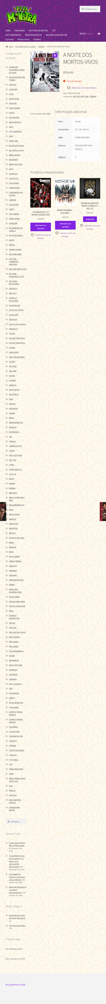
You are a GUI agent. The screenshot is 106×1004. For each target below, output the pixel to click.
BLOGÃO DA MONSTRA (56, 35)
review (20, 949)
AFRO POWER (14, 108)
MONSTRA (13, 528)
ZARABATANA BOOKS (14, 808)
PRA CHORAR (14, 637)
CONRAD (12, 200)
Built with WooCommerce (18, 988)
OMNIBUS (13, 570)
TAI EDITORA (14, 731)
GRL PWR (12, 371)
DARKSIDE (13, 223)
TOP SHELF (13, 760)
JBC (10, 436)
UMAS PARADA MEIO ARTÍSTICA (17, 779)
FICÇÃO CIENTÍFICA (17, 338)
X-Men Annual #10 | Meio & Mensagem (17, 844)
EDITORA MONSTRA (38, 30)
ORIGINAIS (19, 30)
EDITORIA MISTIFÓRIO (14, 282)
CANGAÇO (13, 173)
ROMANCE (13, 670)
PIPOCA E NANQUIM (17, 606)
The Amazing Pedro (17, 925)
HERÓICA (12, 385)
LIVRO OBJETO (15, 469)
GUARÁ (12, 375)
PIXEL (11, 611)
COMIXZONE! (14, 187)
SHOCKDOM (14, 693)
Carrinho (9, 39)
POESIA (12, 623)
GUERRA (12, 380)
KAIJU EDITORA (15, 455)
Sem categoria (15, 684)
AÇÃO (11, 94)
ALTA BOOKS (14, 117)
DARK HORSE (14, 218)
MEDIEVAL (13, 493)
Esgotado (90, 219)
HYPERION (13, 408)
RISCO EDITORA (15, 665)
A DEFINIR (13, 89)
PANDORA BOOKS (16, 580)
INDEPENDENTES (33, 35)
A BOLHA (12, 84)
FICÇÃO (12, 333)
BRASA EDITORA (15, 164)
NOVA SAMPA (14, 556)
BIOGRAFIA (13, 159)
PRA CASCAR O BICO (17, 632)
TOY (53, 30)
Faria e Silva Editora (17, 324)
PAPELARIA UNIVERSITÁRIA (15, 590)
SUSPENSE (13, 727)
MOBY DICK (13, 523)
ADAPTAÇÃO (14, 99)
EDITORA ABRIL (15, 254)
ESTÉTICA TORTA (16, 310)
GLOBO (12, 361)
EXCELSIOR (13, 315)
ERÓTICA (12, 293)
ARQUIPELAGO (15, 122)
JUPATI (12, 450)
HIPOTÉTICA (14, 389)
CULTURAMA (14, 214)
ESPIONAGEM (14, 305)
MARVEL (12, 488)
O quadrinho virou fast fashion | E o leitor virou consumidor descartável (17, 861)
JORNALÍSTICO (15, 446)
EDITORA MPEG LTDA (17, 269)
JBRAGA (12, 441)
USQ (11, 786)
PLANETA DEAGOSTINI (14, 617)
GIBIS (8, 30)
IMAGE (11, 418)
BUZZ (11, 169)
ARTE (11, 127)
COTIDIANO (14, 204)
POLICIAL (13, 627)
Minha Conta (24, 39)
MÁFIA (11, 479)
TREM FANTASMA (16, 769)
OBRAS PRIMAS (15, 561)
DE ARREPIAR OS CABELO (25, 46)
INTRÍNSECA (14, 432)
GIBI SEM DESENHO (17, 357)
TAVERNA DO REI (16, 736)
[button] (55, 55)
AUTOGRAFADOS (13, 35)
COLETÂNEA (14, 183)
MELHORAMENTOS (16, 505)
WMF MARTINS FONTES (15, 801)
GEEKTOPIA (14, 352)
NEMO (11, 542)
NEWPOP (12, 547)
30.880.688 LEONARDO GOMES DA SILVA (17, 70)
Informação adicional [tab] (40, 113)
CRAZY (11, 209)
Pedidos (37, 39)
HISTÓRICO (14, 394)
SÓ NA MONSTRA (16, 702)
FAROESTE (13, 329)
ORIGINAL (13, 575)
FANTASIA (13, 319)
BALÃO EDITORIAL (16, 145)
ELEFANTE (13, 288)
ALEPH (11, 113)
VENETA (12, 790)
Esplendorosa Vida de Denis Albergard (17, 916)
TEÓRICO (13, 741)
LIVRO (11, 465)
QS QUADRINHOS (16, 651)
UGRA (11, 773)
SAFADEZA (13, 674)
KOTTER (12, 460)
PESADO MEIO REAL (17, 601)
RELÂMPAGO (14, 660)
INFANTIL (13, 427)
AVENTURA (13, 141)
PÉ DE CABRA (14, 597)
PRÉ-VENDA (13, 641)
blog (7, 949)
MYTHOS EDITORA (80, 96)
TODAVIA (13, 755)
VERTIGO (13, 795)
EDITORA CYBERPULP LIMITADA (14, 262)
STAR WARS (14, 707)
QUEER (12, 655)
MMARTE (12, 519)
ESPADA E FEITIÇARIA (13, 299)
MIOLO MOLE (14, 514)
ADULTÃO (13, 103)
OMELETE (13, 566)
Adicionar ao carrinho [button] (40, 227)
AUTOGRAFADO (15, 131)
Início (11, 46)
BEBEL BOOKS (15, 155)
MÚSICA (12, 533)
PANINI (12, 584)
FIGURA (12, 347)
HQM (11, 399)
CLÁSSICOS (13, 178)
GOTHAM (13, 366)
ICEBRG (12, 413)
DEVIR (11, 240)
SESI (11, 688)
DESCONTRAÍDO (16, 235)
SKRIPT (12, 698)
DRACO (12, 245)
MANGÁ (12, 483)
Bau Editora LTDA (16, 150)
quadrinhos (13, 949)
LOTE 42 (12, 474)
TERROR (41, 46)
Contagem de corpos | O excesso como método (17, 877)
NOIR (11, 552)
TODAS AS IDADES (16, 750)
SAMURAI (13, 679)
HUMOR (12, 404)
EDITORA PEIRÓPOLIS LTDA (16, 275)
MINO (11, 509)
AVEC (11, 136)
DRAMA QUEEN (15, 249)
